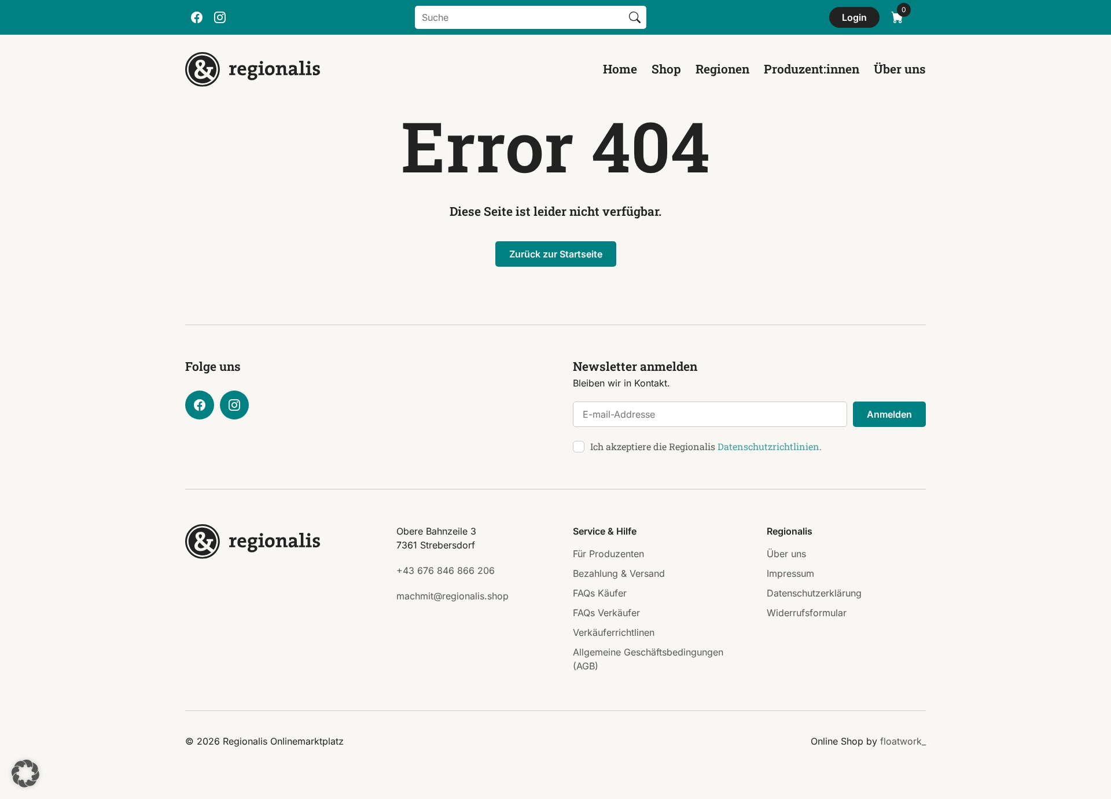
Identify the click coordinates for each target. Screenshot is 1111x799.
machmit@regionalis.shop (452, 596)
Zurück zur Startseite (555, 254)
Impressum (790, 573)
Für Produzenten (608, 553)
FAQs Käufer (600, 593)
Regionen (722, 69)
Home (620, 69)
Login (854, 17)
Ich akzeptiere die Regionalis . (706, 446)
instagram (219, 17)
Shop (666, 69)
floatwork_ (903, 741)
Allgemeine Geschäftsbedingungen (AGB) (648, 659)
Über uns (900, 69)
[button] (25, 773)
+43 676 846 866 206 (445, 570)
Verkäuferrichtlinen (613, 632)
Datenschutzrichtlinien (768, 446)
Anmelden (889, 414)
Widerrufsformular (807, 612)
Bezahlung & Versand (619, 573)
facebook (196, 17)
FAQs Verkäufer (606, 612)
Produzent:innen (811, 69)
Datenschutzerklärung (814, 593)
